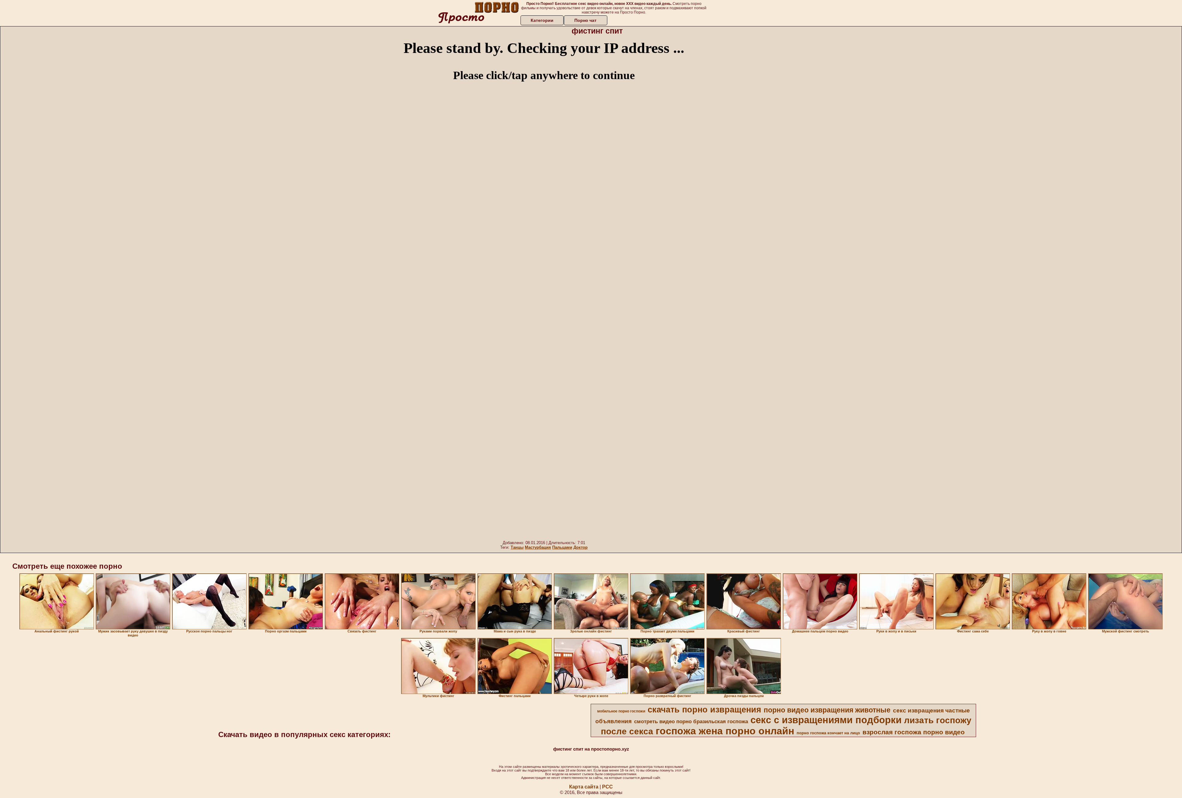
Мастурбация (538, 547)
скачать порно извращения (704, 709)
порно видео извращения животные (827, 710)
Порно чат (585, 20)
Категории (542, 20)
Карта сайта (583, 786)
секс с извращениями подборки (826, 720)
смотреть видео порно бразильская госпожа (691, 721)
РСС (607, 786)
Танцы (517, 547)
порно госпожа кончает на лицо (828, 733)
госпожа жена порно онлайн (725, 730)
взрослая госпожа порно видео (913, 732)
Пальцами (562, 547)
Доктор (580, 547)
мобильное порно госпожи (621, 711)
